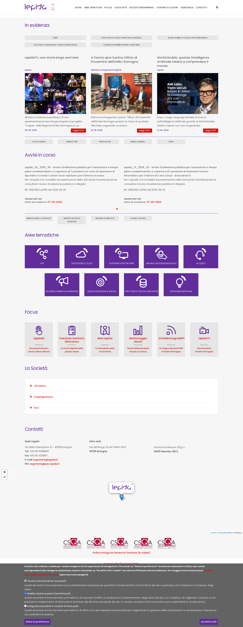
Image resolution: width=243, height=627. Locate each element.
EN (53, 9)
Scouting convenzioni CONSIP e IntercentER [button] (55, 45)
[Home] (35, 7)
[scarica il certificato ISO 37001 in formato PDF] (122, 543)
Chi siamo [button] (40, 386)
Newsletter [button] (72, 141)
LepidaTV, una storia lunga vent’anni (52, 57)
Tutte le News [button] (38, 141)
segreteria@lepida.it (45, 459)
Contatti (201, 7)
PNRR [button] (55, 37)
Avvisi (78, 7)
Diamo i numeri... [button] (138, 141)
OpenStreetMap (225, 532)
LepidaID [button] (38, 338)
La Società (120, 7)
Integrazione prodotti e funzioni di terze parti (53, 606)
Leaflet (213, 532)
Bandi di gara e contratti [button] (39, 218)
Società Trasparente (141, 7)
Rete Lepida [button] (105, 338)
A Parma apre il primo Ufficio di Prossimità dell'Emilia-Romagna (114, 59)
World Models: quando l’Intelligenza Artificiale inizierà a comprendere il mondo (183, 61)
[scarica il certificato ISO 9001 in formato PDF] (74, 543)
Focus (108, 7)
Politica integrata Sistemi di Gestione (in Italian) (121, 552)
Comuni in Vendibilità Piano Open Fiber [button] (121, 45)
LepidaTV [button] (204, 338)
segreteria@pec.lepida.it (45, 463)
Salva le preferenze (37, 621)
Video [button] (171, 141)
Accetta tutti (208, 621)
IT (53, 4)
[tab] (121, 386)
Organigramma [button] (43, 396)
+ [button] (4, 472)
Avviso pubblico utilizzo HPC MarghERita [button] (187, 37)
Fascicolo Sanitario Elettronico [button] (72, 340)
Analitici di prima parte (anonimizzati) (49, 593)
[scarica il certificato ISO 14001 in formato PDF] (169, 543)
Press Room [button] (105, 141)
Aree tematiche (93, 7)
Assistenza (187, 7)
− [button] (4, 477)
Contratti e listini (167, 7)
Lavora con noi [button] (138, 218)
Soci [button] (36, 407)
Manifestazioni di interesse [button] (72, 220)
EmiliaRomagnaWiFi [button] (171, 338)
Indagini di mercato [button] (105, 218)
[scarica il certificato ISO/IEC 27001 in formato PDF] (98, 543)
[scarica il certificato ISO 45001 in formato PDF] (145, 543)
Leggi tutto (78, 130)
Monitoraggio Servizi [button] (138, 340)
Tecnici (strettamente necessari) (46, 581)
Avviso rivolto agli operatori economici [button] (121, 37)
